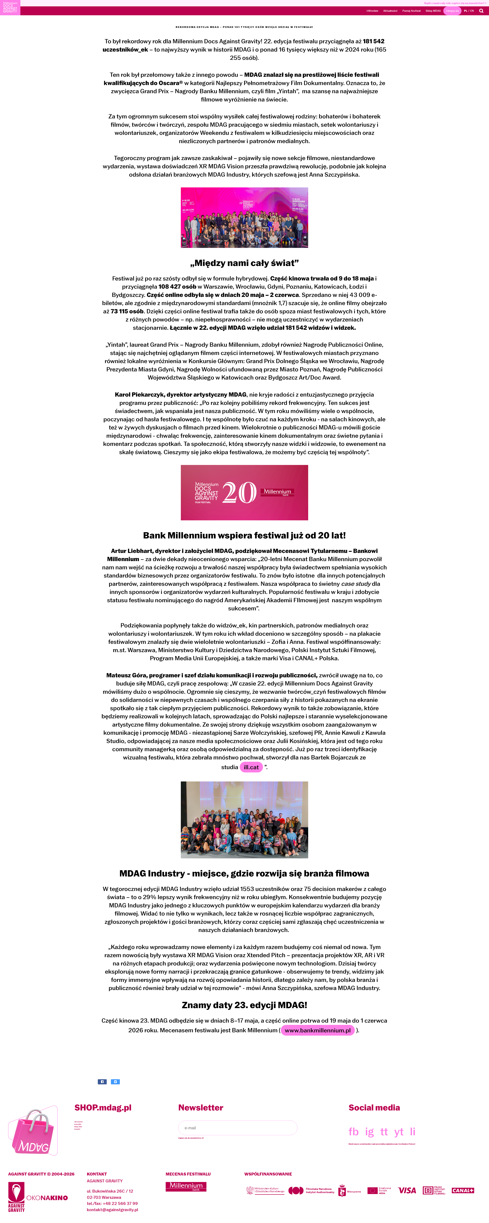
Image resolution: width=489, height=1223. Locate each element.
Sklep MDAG (433, 10)
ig (369, 1131)
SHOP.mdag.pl (102, 1107)
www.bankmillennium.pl (318, 1030)
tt (384, 1131)
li (413, 1131)
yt (399, 1131)
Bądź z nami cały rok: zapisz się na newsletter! (454, 3)
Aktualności (390, 10)
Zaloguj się (452, 10)
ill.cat (251, 767)
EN (472, 10)
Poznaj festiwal (411, 10)
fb (354, 1131)
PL (465, 10)
